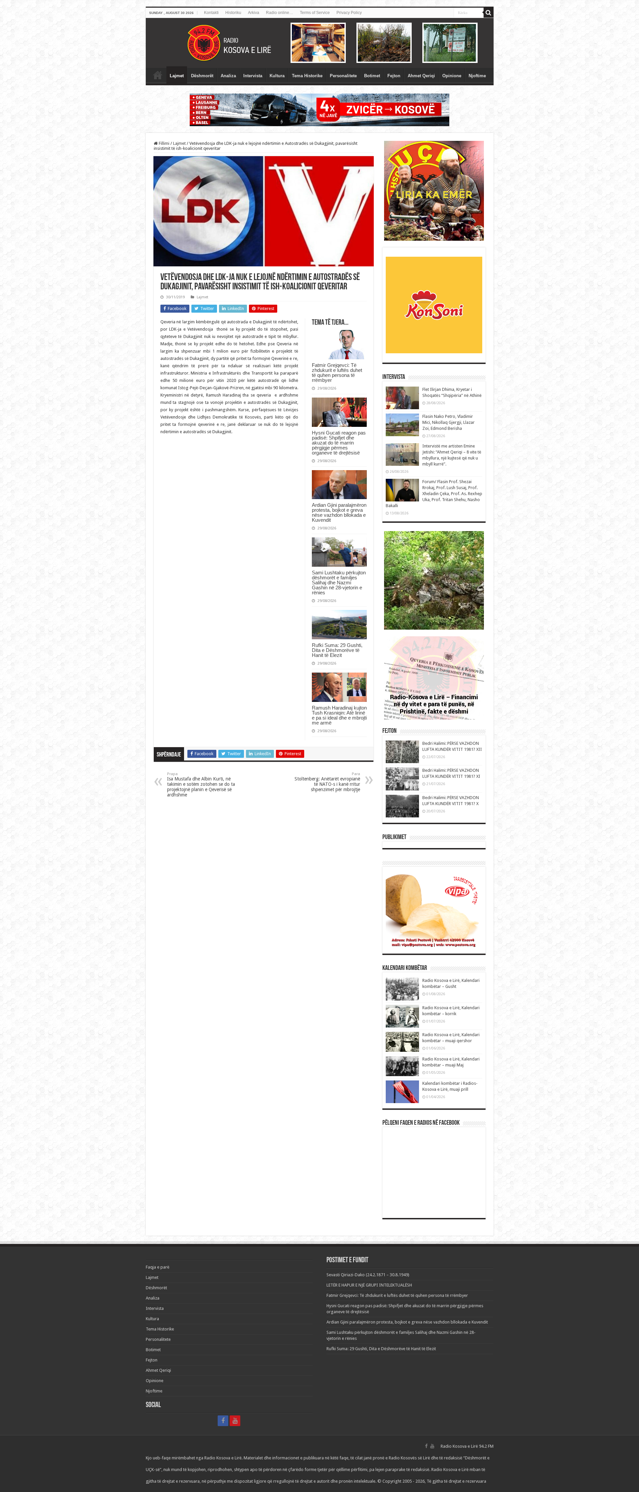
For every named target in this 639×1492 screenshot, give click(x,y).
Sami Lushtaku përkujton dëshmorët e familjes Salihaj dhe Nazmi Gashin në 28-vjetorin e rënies (339, 582)
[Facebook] (223, 1420)
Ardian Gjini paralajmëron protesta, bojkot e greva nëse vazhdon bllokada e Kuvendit (339, 512)
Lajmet (177, 75)
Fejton (393, 75)
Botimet (372, 75)
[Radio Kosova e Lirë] (320, 43)
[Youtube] (235, 1420)
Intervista (252, 75)
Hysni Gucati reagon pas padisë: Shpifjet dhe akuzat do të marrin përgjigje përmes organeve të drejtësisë (339, 442)
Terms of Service (315, 12)
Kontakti (211, 12)
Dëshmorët (202, 75)
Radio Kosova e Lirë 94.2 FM (467, 1446)
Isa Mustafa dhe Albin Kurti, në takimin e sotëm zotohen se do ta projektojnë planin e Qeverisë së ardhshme (201, 784)
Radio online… (279, 12)
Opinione (451, 75)
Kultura (277, 75)
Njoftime (477, 75)
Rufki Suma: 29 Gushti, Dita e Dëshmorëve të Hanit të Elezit (337, 650)
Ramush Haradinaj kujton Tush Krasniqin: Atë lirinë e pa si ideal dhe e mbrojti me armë (339, 715)
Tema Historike (307, 75)
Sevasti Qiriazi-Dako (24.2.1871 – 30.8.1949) (367, 1274)
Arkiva (253, 12)
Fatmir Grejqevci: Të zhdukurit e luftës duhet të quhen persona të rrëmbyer (337, 372)
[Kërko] (489, 13)
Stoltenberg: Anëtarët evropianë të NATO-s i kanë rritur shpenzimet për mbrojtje (327, 782)
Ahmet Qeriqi (421, 75)
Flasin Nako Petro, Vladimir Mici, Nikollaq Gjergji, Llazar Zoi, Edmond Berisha (448, 422)
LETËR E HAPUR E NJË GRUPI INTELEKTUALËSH (369, 1285)
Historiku (233, 12)
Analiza (228, 75)
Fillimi (163, 143)
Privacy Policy (349, 12)
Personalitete (343, 75)
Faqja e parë (157, 75)
